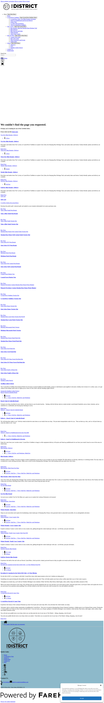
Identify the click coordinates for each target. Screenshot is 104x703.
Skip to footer (26, 1)
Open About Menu (15, 43)
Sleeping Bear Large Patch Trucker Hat (12, 320)
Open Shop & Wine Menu (21, 35)
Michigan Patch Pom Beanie (8, 256)
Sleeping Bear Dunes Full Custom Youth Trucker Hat (15, 235)
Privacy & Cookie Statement (8, 701)
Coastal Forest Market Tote (8, 277)
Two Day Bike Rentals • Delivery (10, 141)
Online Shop (13, 41)
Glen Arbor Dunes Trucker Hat (9, 309)
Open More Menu (12, 14)
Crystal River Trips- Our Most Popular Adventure (23, 19)
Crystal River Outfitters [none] (13, 17)
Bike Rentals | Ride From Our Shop (10, 476)
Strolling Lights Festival (16, 47)
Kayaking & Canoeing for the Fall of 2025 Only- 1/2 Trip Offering (19, 573)
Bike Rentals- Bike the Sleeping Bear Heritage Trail (23, 28)
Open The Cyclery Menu (20, 26)
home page (15, 132)
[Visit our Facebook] (5, 666)
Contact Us (10, 49)
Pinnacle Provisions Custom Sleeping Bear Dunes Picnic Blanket (18, 288)
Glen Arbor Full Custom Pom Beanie (11, 266)
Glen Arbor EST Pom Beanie (9, 245)
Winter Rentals (14, 32)
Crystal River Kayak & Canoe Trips (11, 601)
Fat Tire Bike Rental (6, 494)
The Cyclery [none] (10, 26)
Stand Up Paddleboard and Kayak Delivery (21, 20)
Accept (82, 698)
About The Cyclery (15, 34)
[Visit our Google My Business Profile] (5, 668)
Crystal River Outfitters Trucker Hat (11, 298)
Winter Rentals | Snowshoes (8, 509)
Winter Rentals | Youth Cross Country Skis (12, 541)
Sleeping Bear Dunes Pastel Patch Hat (11, 341)
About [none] (8, 43)
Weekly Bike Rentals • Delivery (9, 172)
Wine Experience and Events (17, 40)
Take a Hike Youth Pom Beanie (9, 213)
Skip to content (18, 1)
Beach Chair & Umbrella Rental (10, 401)
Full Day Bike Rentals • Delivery (10, 187)
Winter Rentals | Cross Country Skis (11, 525)
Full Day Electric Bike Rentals (9, 557)
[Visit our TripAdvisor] (5, 672)
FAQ (11, 46)
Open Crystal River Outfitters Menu (28, 17)
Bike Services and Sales (16, 31)
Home (8, 16)
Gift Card (3, 199)
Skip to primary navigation (7, 1)
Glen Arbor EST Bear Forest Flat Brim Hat (13, 362)
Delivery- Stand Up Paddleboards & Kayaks (13, 439)
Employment (10, 50)
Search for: (3, 53)
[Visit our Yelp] (5, 675)
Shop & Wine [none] (10, 35)
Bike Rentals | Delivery (7, 456)
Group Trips (13, 22)
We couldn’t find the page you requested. (14, 624)
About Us (12, 44)
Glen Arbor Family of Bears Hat (9, 373)
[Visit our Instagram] (5, 670)
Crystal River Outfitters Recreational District (10, 202)
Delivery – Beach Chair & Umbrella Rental (12, 418)
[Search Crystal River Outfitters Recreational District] (2, 63)
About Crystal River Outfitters (18, 25)
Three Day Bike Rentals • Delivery (10, 157)
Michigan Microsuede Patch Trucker (11, 330)
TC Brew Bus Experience (17, 23)
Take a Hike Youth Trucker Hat (9, 224)
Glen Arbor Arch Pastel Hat (8, 351)
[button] (101, 685)
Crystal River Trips (9, 656)
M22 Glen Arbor (14, 38)
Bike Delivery (14, 29)
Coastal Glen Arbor (15, 37)
